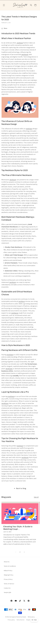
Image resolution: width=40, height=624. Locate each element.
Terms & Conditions (10, 566)
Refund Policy (8, 570)
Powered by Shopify (21, 616)
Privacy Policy (8, 579)
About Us (6, 562)
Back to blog (21, 488)
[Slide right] (24, 552)
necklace (20, 43)
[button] (4, 5)
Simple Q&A (7, 592)
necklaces (24, 54)
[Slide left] (16, 552)
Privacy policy (11, 620)
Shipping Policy (8, 575)
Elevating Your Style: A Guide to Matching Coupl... (17, 527)
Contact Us (7, 588)
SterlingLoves (12, 616)
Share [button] (5, 28)
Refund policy (31, 617)
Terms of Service (9, 584)
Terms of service (20, 620)
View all (36, 497)
